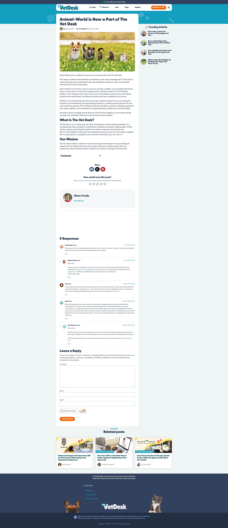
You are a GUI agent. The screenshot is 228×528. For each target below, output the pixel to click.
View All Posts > (79, 201)
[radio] (90, 184)
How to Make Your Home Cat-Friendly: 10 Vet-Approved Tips (160, 52)
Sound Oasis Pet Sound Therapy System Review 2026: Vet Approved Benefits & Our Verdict (153, 458)
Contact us (90, 490)
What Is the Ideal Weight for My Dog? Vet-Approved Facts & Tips (159, 61)
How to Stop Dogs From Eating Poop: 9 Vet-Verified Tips (159, 43)
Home (94, 7)
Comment (63, 364)
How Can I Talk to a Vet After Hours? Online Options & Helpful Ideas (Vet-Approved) (112, 458)
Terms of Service (92, 499)
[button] (91, 169)
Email (62, 400)
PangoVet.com (81, 269)
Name (62, 391)
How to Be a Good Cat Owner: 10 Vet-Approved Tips (158, 33)
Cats (117, 7)
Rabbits (138, 7)
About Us (105, 7)
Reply (66, 253)
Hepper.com (72, 271)
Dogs (127, 7)
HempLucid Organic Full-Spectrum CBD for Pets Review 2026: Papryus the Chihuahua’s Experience (74, 458)
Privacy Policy (91, 495)
